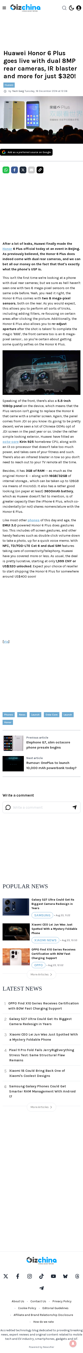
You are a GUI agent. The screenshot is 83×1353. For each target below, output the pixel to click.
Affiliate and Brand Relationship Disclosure (43, 1315)
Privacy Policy (62, 1301)
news (22, 714)
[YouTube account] (53, 1276)
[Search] (64, 7)
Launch (68, 714)
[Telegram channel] (41, 1288)
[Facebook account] (17, 1276)
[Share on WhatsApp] (6, 170)
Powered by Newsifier (41, 1347)
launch (35, 714)
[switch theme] (71, 8)
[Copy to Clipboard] (40, 170)
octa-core (11, 442)
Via (6, 642)
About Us (18, 1301)
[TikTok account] (41, 1276)
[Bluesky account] (65, 1276)
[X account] (5, 1276)
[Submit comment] (74, 807)
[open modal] (78, 7)
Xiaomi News (45, 940)
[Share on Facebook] (14, 170)
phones (34, 520)
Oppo (38, 965)
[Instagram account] (29, 1276)
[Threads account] (77, 1276)
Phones (8, 714)
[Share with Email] (31, 170)
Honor (7, 249)
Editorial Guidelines (55, 1308)
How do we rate (43, 1322)
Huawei (9, 85)
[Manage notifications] (73, 1343)
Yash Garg (18, 91)
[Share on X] (23, 170)
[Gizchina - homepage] (25, 7)
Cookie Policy (27, 1308)
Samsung (42, 915)
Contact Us (38, 1301)
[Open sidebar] (4, 7)
